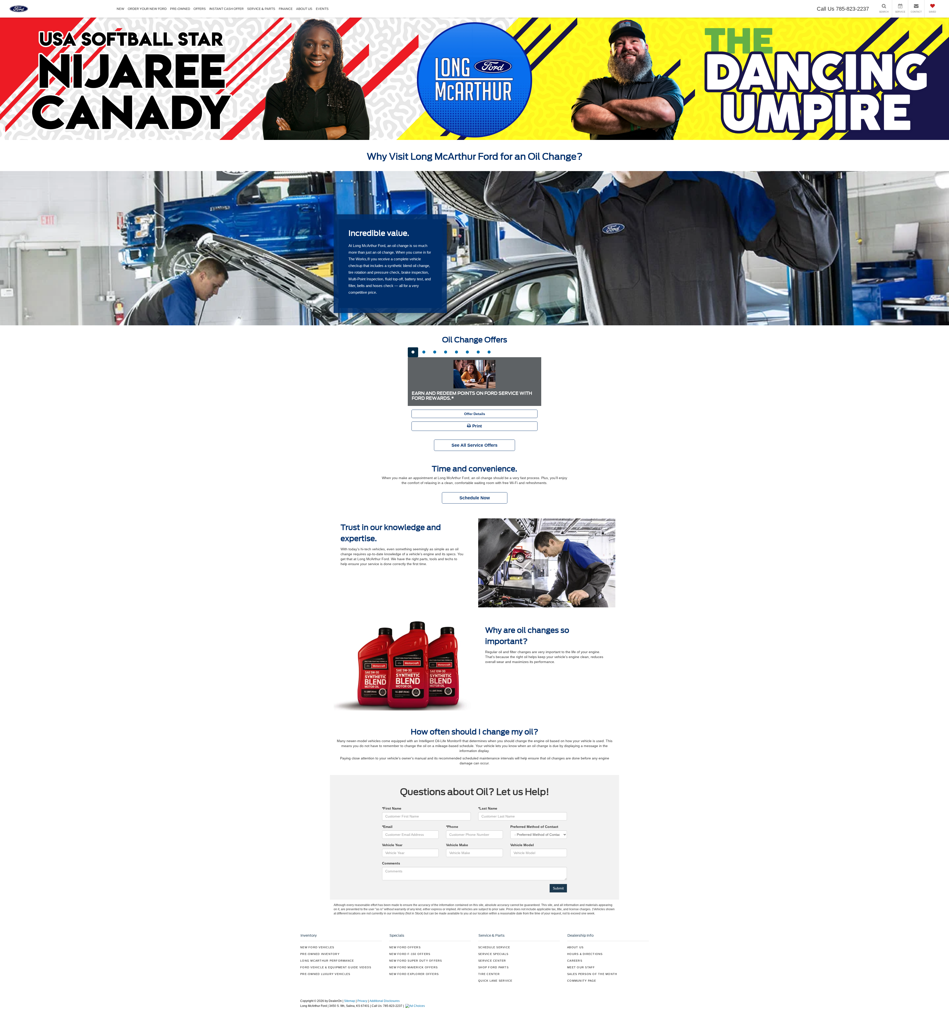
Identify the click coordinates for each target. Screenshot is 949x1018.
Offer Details (474, 414)
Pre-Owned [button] (180, 9)
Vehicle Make (457, 845)
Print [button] (476, 426)
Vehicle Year (392, 845)
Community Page (581, 980)
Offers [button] (200, 9)
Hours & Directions (585, 953)
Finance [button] (286, 9)
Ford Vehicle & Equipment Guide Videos (335, 967)
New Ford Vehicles (317, 947)
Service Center (492, 960)
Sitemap (349, 1001)
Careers (574, 960)
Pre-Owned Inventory (320, 953)
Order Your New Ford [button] (147, 9)
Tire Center (489, 974)
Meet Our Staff (581, 967)
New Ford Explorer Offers (414, 974)
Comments (391, 863)
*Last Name (487, 808)
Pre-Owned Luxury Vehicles (325, 974)
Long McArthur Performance (327, 960)
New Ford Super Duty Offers (415, 960)
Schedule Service (494, 947)
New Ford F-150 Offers (409, 953)
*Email (387, 827)
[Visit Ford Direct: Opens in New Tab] (415, 1006)
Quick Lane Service (495, 980)
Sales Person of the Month (592, 974)
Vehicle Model (522, 845)
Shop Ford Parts (493, 967)
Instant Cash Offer (226, 9)
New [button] (120, 9)
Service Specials (493, 953)
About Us (575, 947)
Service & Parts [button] (261, 9)
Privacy (362, 1001)
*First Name (391, 808)
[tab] (413, 352)
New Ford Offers (405, 947)
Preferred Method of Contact (534, 827)
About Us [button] (304, 9)
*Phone (452, 827)
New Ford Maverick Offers (413, 967)
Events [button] (322, 9)
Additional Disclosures (384, 1001)
